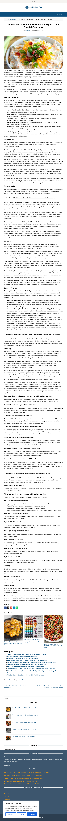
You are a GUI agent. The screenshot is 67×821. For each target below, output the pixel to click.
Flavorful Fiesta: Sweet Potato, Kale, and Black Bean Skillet (21, 784)
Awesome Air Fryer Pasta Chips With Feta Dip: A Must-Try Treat (26, 664)
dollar (19, 680)
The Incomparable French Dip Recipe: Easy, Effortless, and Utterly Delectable (31, 669)
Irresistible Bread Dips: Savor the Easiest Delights (22, 658)
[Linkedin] (35, 1)
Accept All (32, 814)
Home (6, 791)
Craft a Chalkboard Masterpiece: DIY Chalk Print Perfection (25, 667)
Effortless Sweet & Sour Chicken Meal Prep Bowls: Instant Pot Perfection (18, 685)
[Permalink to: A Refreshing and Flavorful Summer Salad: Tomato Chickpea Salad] (53, 629)
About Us (6, 794)
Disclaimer (7, 800)
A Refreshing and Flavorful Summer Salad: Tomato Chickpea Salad (53, 645)
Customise (10, 814)
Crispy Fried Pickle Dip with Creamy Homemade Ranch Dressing (27, 654)
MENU (60, 14)
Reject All (21, 814)
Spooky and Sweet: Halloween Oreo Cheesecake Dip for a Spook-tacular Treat (31, 662)
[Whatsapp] (17, 608)
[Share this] (5, 608)
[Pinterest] (32, 1)
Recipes (11, 680)
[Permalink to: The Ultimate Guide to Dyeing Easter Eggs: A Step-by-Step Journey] (33, 626)
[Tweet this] (8, 608)
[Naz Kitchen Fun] (33, 7)
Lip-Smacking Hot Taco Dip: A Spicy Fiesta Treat (22, 656)
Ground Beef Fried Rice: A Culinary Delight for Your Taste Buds (27, 660)
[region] (21, 809)
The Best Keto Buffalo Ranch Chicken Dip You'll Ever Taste (25, 675)
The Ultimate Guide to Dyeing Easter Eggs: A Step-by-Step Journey (32, 641)
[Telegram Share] (14, 608)
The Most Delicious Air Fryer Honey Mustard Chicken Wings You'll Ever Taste (13, 643)
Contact (6, 797)
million (22, 680)
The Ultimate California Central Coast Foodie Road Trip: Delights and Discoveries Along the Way (50, 685)
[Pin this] (11, 608)
